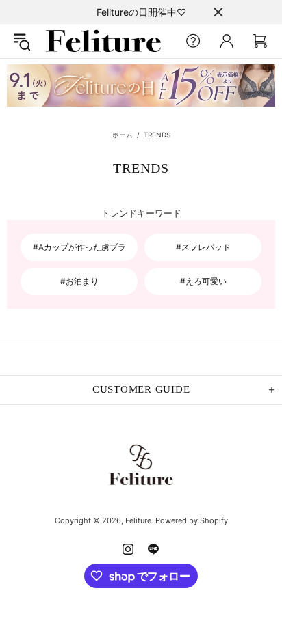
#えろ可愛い (203, 281)
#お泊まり (79, 281)
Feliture (103, 41)
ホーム (122, 134)
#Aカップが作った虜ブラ (79, 247)
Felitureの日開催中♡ (141, 12)
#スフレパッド (203, 247)
